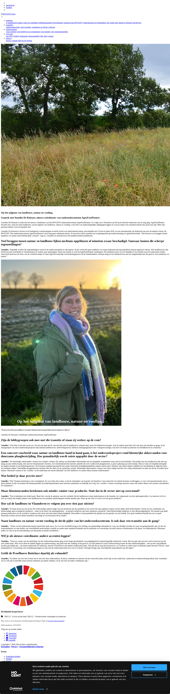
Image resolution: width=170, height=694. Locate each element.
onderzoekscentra (13, 27)
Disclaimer (5, 647)
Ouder (8, 661)
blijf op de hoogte (25, 41)
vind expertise (25, 27)
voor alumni (45, 32)
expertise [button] (9, 25)
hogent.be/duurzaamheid (56, 621)
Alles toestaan (149, 667)
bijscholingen (58, 23)
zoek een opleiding (30, 23)
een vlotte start (112, 23)
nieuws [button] (9, 38)
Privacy (14, 647)
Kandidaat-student (13, 656)
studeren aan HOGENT (73, 23)
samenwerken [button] (11, 29)
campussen (23, 36)
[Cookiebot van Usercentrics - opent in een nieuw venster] (16, 689)
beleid (16, 36)
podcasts (51, 27)
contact (51, 36)
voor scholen (11, 32)
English (9, 7)
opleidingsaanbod (45, 23)
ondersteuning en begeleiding (94, 23)
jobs (41, 36)
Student (9, 659)
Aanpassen (148, 675)
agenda (15, 41)
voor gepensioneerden (59, 32)
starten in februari (125, 23)
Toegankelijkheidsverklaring (31, 647)
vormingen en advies (40, 27)
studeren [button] (9, 20)
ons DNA (10, 36)
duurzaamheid (33, 36)
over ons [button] (9, 34)
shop (45, 36)
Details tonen (38, 689)
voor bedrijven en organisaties (28, 32)
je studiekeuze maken (14, 23)
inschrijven (10, 5)
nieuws (9, 41)
